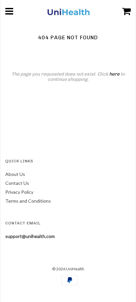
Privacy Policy (19, 192)
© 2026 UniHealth (68, 268)
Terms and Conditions (28, 201)
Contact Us (17, 183)
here (114, 74)
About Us (15, 174)
